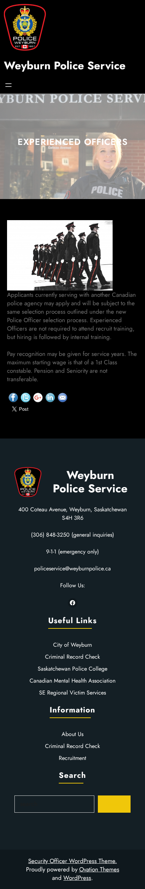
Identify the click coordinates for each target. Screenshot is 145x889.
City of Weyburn (72, 645)
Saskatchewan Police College (72, 669)
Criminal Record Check (72, 657)
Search (114, 804)
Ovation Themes (99, 869)
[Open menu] (8, 85)
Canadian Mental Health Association (72, 681)
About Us (72, 734)
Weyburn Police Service (65, 65)
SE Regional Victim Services (72, 693)
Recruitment (72, 758)
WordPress (77, 878)
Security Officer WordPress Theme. (72, 861)
